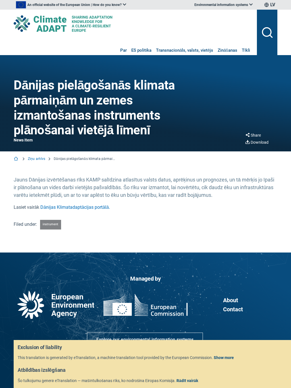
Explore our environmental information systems (145, 339)
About (230, 300)
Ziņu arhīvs (36, 159)
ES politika (141, 50)
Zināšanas (227, 50)
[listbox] (71, 5)
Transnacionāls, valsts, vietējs (184, 50)
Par (123, 50)
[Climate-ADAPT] (133, 23)
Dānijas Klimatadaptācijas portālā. (75, 207)
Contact (233, 309)
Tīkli (246, 50)
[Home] (16, 159)
